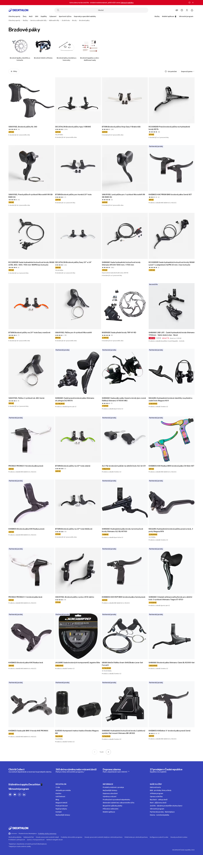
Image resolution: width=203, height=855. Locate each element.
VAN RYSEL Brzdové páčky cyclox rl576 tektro (74, 597)
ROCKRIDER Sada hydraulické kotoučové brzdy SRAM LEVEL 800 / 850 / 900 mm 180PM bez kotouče (31, 263)
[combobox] (188, 71)
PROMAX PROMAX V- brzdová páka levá (25, 597)
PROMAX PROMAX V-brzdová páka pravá (25, 466)
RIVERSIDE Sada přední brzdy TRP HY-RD (119, 332)
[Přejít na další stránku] (108, 751)
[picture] (31, 100)
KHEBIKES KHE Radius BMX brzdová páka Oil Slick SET (171, 466)
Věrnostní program (186, 16)
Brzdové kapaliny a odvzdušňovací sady (89, 59)
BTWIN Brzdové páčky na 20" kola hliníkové (73, 529)
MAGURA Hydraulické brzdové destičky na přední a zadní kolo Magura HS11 (170, 399)
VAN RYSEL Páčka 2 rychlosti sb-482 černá (26, 398)
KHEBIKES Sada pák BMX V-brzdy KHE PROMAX (28, 731)
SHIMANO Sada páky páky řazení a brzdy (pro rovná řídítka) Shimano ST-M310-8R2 (124, 399)
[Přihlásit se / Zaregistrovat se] (186, 10)
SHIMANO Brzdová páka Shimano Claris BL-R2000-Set (172, 662)
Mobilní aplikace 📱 (169, 16)
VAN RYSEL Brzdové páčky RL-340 (22, 127)
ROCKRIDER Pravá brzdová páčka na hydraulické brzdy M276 (169, 128)
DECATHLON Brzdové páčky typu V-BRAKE (73, 127)
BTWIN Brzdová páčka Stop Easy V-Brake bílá (121, 127)
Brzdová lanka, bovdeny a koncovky (66, 59)
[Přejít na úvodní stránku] (18, 10)
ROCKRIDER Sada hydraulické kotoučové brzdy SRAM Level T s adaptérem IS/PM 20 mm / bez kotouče (171, 263)
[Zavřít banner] (193, 2)
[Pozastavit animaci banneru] (189, 2)
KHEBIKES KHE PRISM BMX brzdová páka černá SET (170, 194)
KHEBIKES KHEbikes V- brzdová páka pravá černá (169, 731)
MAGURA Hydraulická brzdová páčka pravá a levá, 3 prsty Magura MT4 (171, 530)
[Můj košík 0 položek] (192, 10)
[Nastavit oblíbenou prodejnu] (176, 10)
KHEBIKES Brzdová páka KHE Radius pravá (26, 529)
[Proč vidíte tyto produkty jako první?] (166, 71)
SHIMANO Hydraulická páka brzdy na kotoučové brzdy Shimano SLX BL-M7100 (122, 530)
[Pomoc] (181, 10)
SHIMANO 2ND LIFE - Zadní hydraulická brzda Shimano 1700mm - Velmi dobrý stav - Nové (172, 333)
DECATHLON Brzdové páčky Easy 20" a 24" (73, 262)
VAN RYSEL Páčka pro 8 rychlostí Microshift (73, 332)
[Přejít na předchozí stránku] (94, 751)
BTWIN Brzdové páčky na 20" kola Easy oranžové (29, 332)
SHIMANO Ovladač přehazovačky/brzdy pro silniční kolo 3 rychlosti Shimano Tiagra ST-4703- (170, 598)
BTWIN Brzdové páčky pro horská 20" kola (73, 194)
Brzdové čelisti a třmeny (43, 58)
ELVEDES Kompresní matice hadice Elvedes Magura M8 (77, 732)
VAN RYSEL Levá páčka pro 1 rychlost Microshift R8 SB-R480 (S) (123, 195)
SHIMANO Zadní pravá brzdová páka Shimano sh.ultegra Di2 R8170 (74, 399)
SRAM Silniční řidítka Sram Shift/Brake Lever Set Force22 (122, 663)
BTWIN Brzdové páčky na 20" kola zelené (72, 466)
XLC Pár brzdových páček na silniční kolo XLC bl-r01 (124, 466)
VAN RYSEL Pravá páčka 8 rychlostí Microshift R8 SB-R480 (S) (30, 195)
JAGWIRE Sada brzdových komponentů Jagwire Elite (77, 662)
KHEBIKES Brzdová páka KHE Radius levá (25, 662)
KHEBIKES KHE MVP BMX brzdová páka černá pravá (123, 597)
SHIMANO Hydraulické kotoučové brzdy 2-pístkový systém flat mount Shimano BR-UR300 (123, 732)
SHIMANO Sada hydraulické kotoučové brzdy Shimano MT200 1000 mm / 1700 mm (121, 263)
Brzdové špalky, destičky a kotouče (20, 59)
